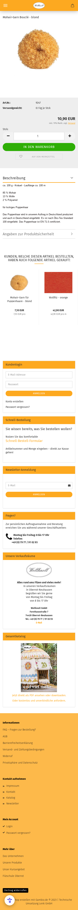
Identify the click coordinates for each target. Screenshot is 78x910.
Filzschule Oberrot (13, 876)
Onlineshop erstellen (18, 899)
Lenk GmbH (45, 903)
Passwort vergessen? (18, 407)
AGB (5, 736)
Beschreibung (14, 178)
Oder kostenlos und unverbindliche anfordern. (39, 700)
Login (9, 826)
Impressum (12, 785)
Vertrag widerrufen (15, 890)
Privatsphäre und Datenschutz (20, 762)
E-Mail (39, 622)
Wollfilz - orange (58, 297)
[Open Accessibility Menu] (10, 900)
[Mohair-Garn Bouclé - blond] (39, 50)
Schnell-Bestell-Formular (24, 441)
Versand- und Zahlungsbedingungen (23, 749)
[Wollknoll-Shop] (39, 5)
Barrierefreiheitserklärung (18, 743)
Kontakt (10, 791)
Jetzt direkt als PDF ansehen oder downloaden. (39, 695)
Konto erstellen (14, 401)
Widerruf (8, 756)
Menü (5, 5)
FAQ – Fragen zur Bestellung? (19, 729)
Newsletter (12, 803)
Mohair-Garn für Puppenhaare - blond (19, 299)
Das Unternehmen (13, 856)
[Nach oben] (68, 904)
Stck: (5, 129)
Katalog (10, 797)
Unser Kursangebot (14, 869)
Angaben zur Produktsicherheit (28, 234)
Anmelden (39, 393)
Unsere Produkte (12, 862)
